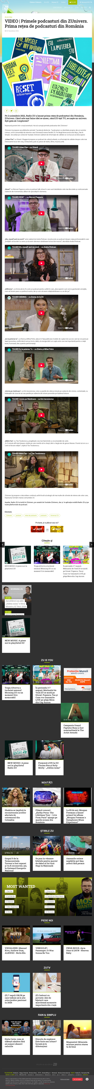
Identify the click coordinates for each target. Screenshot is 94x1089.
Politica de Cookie (64, 1079)
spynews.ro (31, 1075)
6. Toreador (49, 901)
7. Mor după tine (12, 907)
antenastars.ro (39, 1075)
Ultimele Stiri (23, 1075)
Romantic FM (85, 1073)
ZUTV (39, 1073)
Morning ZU (17, 589)
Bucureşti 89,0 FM (86, 2)
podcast (18, 515)
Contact (63, 2)
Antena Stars (33, 1073)
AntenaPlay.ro (46, 1073)
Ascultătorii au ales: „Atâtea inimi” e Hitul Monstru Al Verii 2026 (16, 603)
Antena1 (15, 1073)
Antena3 (54, 1073)
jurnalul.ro (78, 1075)
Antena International (64, 1073)
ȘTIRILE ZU (47, 830)
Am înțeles (78, 1079)
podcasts (44, 515)
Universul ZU (54, 515)
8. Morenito (49, 907)
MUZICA (84, 7)
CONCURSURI (57, 7)
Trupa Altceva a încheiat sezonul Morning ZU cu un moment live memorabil (45, 568)
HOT (39, 529)
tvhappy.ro (48, 1075)
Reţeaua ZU (55, 2)
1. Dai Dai (9, 891)
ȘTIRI (77, 7)
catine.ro (63, 1075)
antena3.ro (71, 1075)
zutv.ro (54, 1075)
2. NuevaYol (50, 891)
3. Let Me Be (10, 896)
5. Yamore (9, 901)
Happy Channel (23, 1073)
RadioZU (77, 1073)
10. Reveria (49, 912)
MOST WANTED (21, 886)
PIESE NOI (47, 920)
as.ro (58, 1075)
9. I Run (8, 912)
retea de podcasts (31, 515)
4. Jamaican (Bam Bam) (54, 896)
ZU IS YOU (8, 17)
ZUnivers (9, 515)
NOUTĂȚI (47, 782)
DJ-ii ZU (46, 2)
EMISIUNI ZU (68, 7)
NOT (58, 529)
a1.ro (16, 1075)
